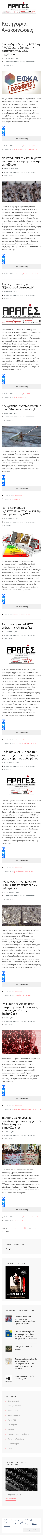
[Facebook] (21, 127)
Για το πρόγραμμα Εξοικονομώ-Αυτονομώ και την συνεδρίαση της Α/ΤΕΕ (21, 511)
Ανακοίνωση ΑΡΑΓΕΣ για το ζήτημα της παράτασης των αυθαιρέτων (19, 885)
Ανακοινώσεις (17, 146)
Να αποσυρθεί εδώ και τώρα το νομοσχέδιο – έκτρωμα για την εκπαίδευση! (21, 161)
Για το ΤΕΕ (26, 394)
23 (2, 1232)
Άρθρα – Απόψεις (14, 1415)
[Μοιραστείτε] (21, 134)
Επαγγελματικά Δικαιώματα (32, 274)
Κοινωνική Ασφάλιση (30, 146)
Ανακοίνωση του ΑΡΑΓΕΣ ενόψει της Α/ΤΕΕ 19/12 (17, 626)
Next (7, 1232)
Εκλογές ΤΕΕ (12, 1425)
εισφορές (17, 499)
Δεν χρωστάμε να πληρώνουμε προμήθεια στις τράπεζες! (21, 407)
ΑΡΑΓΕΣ (18, 743)
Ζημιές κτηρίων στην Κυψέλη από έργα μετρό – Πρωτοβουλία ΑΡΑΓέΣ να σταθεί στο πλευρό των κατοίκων (26, 1363)
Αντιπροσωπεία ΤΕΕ (20, 149)
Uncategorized (13, 1401)
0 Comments (8, 65)
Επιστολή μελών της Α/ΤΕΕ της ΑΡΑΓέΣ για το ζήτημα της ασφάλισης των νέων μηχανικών (21, 49)
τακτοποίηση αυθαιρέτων (22, 995)
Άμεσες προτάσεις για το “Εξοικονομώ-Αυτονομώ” (18, 285)
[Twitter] (21, 131)
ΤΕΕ (14, 873)
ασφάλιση (31, 149)
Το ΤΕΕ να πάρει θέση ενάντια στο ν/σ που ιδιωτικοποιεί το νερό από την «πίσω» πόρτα (25, 1320)
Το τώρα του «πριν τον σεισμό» (23, 1348)
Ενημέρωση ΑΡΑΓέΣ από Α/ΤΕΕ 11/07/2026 (25, 1377)
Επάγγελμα (12, 1429)
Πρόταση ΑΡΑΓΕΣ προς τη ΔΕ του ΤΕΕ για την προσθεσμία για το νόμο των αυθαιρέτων (20, 755)
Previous (4, 1228)
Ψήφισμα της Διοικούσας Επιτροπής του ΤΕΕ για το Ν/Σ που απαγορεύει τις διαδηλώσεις (21, 1009)
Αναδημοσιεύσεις (14, 1406)
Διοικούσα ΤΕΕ (19, 871)
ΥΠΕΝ (10, 1448)
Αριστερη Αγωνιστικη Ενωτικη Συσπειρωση (19, 62)
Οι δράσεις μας (13, 1443)
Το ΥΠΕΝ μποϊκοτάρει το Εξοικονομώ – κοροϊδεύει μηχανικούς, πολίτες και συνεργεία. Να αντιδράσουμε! (26, 1335)
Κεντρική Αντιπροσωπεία (29, 743)
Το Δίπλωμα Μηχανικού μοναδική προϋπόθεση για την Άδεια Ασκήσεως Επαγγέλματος (21, 1123)
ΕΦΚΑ (36, 149)
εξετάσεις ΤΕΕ (18, 1220)
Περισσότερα (11, 1498)
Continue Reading (21, 138)
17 (30, 1228)
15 (20, 1228)
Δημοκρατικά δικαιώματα (22, 1109)
